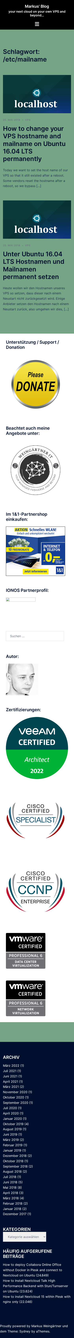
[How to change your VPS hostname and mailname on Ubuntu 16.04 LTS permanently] (37, 94)
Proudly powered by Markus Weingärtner (30, 1326)
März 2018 (11, 1198)
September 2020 (15, 1103)
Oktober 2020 (13, 1097)
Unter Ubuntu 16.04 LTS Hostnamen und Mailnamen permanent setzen (33, 265)
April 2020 (11, 1113)
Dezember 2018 (15, 1156)
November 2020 (15, 1092)
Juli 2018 (9, 1177)
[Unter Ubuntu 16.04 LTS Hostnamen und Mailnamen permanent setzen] (37, 219)
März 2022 (11, 1066)
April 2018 (10, 1193)
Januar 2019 (12, 1150)
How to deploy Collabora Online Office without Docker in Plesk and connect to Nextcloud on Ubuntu (32, 1270)
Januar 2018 (12, 1209)
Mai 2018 (10, 1187)
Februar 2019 (12, 1145)
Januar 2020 (12, 1119)
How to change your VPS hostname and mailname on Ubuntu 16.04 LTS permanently (34, 144)
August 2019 (12, 1129)
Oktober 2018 (13, 1161)
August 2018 (12, 1171)
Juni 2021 (10, 1076)
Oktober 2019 (13, 1124)
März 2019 (11, 1140)
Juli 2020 (10, 1108)
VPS (28, 119)
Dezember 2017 (14, 1214)
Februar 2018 (12, 1203)
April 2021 (10, 1081)
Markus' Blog (37, 6)
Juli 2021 (9, 1071)
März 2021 (11, 1087)
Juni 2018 (10, 1182)
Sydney (24, 1331)
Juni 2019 (10, 1134)
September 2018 (15, 1166)
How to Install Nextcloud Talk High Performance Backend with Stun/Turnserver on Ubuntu (35, 1286)
